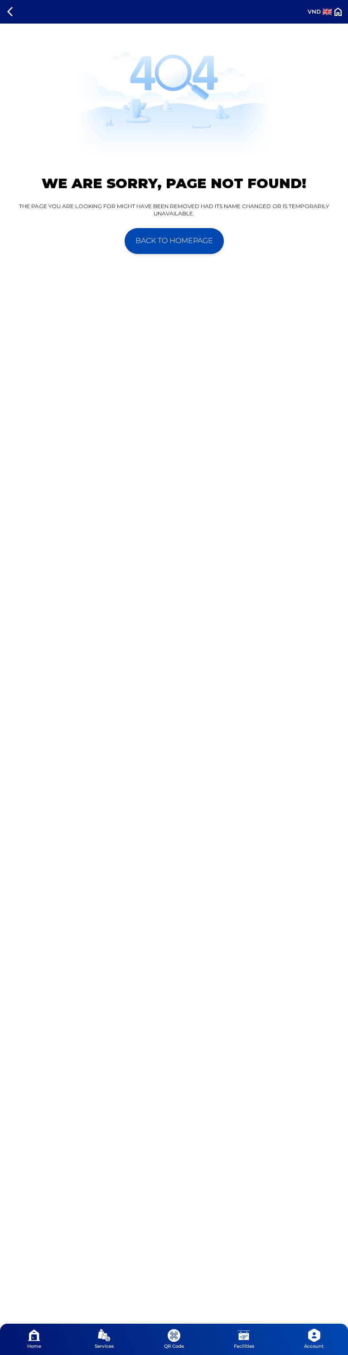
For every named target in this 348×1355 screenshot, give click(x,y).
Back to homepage (174, 240)
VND (314, 11)
